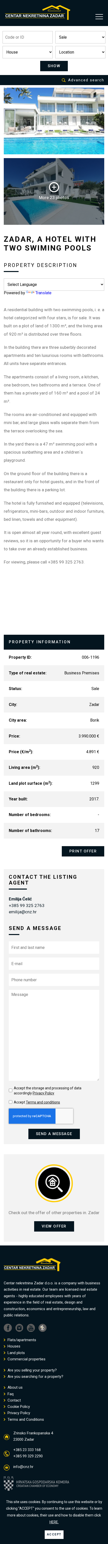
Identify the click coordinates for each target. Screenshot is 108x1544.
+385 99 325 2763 (26, 905)
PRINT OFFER (83, 851)
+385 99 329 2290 (28, 1456)
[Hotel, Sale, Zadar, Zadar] (54, 121)
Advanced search (86, 80)
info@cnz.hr (23, 1466)
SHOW (54, 66)
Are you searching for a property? (35, 1377)
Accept (37, 1102)
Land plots (16, 1353)
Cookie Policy (18, 1407)
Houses (13, 1346)
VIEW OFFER (54, 1226)
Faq (10, 1394)
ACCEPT (54, 1534)
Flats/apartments (21, 1340)
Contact (14, 1400)
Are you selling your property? (32, 1370)
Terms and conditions (43, 1102)
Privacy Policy (43, 1093)
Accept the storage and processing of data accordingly (47, 1090)
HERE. (54, 1522)
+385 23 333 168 (27, 1450)
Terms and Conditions (25, 1419)
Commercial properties (26, 1359)
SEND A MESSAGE (54, 1134)
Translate (43, 292)
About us (15, 1387)
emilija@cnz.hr (23, 911)
